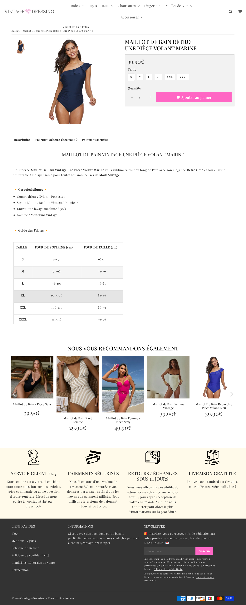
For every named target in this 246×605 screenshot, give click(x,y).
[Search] (230, 11)
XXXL (183, 77)
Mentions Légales (24, 541)
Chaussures (127, 5)
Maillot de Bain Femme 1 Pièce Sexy (123, 420)
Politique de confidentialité (30, 555)
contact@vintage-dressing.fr (90, 543)
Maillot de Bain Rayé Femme (77, 420)
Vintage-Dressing (33, 598)
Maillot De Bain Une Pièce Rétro (41, 30)
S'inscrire (204, 551)
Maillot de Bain (177, 5)
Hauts (104, 5)
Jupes (93, 5)
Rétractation (20, 570)
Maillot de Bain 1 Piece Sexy (32, 404)
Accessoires (130, 17)
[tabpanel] (20, 46)
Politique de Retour (25, 548)
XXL (170, 77)
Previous (14, 393)
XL (158, 77)
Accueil (16, 30)
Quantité (134, 88)
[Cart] (239, 11)
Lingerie (150, 5)
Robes (75, 5)
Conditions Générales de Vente (33, 562)
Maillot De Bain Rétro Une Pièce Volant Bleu (213, 406)
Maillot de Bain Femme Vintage (168, 406)
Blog (14, 533)
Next (231, 393)
